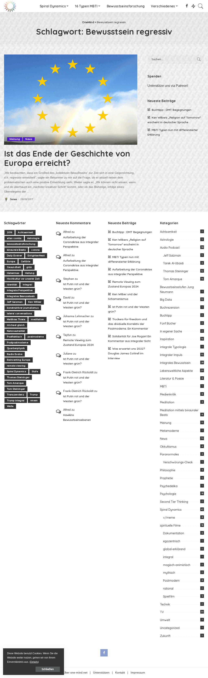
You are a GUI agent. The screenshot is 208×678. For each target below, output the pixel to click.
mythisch (169, 573)
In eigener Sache (171, 331)
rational (168, 588)
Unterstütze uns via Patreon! (167, 85)
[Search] (200, 6)
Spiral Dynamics (16, 371)
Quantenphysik (16, 348)
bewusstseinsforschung (21, 244)
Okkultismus (168, 446)
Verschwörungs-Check (178, 462)
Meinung (15, 139)
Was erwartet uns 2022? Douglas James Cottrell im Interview (126, 353)
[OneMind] (10, 6)
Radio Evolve (14, 354)
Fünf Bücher (168, 323)
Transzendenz (15, 394)
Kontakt (120, 672)
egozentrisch (171, 541)
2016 (9, 232)
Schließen (48, 669)
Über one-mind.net (75, 672)
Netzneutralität (16, 331)
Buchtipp (166, 315)
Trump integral (16, 400)
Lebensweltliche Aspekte (176, 371)
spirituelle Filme (170, 525)
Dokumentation (173, 533)
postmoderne (36, 336)
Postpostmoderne (17, 342)
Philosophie (167, 470)
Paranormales (169, 454)
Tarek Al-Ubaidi (173, 263)
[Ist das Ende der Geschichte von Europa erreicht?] (70, 99)
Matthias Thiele (16, 319)
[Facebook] (186, 6)
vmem (34, 400)
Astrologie (33, 238)
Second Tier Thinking (174, 502)
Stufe (35, 371)
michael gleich (16, 325)
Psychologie (168, 494)
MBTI (163, 386)
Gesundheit (14, 267)
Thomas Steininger (18, 377)
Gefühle (25, 261)
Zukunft (165, 636)
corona (35, 249)
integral (168, 557)
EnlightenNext (36, 255)
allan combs (14, 238)
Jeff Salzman (15, 301)
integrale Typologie (173, 347)
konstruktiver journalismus (23, 307)
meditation (37, 319)
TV (162, 612)
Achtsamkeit (25, 232)
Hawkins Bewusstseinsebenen (77, 417)
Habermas (13, 273)
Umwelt (165, 620)
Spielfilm (168, 596)
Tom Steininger (16, 388)
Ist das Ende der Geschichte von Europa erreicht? (67, 158)
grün (29, 267)
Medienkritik (168, 394)
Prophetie (166, 478)
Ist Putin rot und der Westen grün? (76, 286)
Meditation (167, 402)
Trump (34, 394)
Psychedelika (169, 486)
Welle (10, 406)
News (28, 139)
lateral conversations (19, 313)
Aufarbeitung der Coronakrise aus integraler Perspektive (81, 241)
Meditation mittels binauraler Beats (179, 412)
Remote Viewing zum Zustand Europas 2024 (78, 342)
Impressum (138, 672)
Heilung (29, 273)
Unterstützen (101, 672)
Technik (165, 604)
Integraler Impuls (171, 355)
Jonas (13, 199)
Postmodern (171, 580)
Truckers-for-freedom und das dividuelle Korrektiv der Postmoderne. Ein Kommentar (128, 323)
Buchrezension (169, 307)
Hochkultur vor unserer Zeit (23, 278)
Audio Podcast (170, 247)
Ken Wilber (34, 301)
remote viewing (16, 365)
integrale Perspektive (19, 290)
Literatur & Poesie (172, 378)
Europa (11, 261)
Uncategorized (170, 628)
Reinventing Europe (18, 359)
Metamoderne (169, 431)
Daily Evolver (14, 255)
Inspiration (167, 339)
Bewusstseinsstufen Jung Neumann (177, 289)
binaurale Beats (16, 249)
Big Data (166, 299)
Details (34, 662)
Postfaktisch (14, 336)
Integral (27, 284)
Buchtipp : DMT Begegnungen (171, 109)
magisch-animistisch (176, 565)
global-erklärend (174, 549)
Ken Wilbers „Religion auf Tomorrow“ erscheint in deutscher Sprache (127, 244)
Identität (12, 284)
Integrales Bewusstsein (21, 296)
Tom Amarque (15, 383)
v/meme (169, 517)
